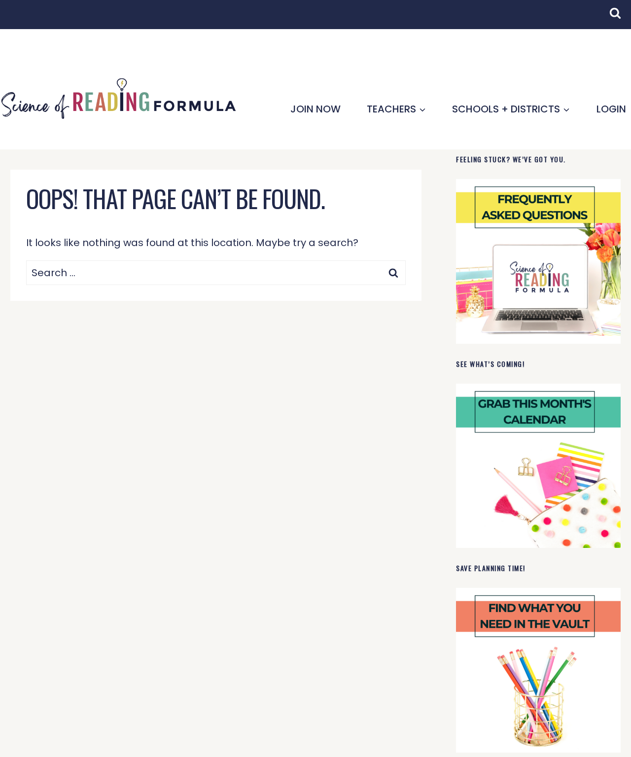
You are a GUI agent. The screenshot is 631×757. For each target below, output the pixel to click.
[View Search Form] (620, 18)
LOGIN (611, 109)
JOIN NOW (315, 109)
